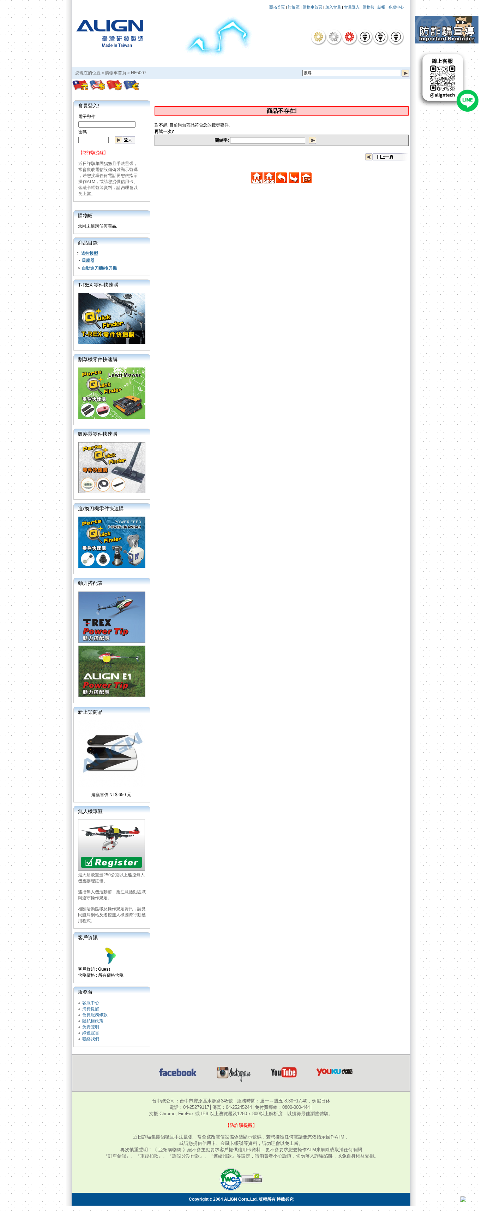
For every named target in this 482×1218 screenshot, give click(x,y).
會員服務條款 (95, 1014)
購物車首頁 (312, 7)
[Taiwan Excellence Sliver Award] (334, 37)
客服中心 (396, 7)
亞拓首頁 (277, 7)
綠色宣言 (90, 1032)
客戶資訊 (88, 937)
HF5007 (138, 72)
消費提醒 (90, 1008)
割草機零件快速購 (98, 359)
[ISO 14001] (380, 37)
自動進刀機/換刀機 (99, 268)
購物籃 (368, 7)
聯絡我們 (90, 1038)
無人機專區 (90, 811)
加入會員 (333, 7)
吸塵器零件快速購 (98, 434)
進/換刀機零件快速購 (101, 508)
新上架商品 (90, 712)
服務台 (85, 992)
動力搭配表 (90, 583)
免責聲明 (90, 1026)
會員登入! (88, 105)
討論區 (294, 7)
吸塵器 (88, 260)
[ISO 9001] (365, 37)
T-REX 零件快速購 (98, 285)
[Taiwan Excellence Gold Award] (318, 37)
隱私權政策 (92, 1020)
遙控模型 (89, 253)
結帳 (381, 7)
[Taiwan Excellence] (349, 37)
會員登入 (352, 7)
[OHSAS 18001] (396, 37)
